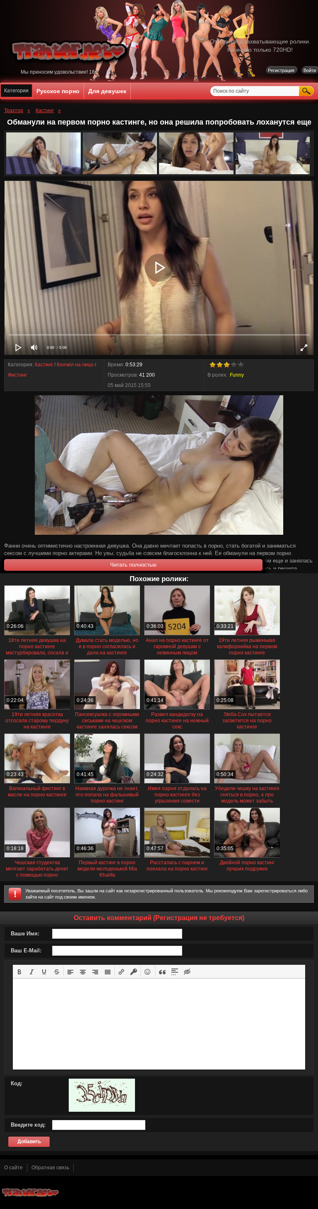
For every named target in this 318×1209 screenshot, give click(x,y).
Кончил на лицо (75, 365)
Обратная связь (50, 1168)
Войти (310, 70)
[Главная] (70, 67)
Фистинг (17, 375)
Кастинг (44, 365)
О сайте (13, 1168)
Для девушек (107, 91)
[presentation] (19, 971)
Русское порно (58, 91)
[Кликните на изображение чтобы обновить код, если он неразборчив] (102, 1110)
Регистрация (281, 70)
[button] (19, 971)
